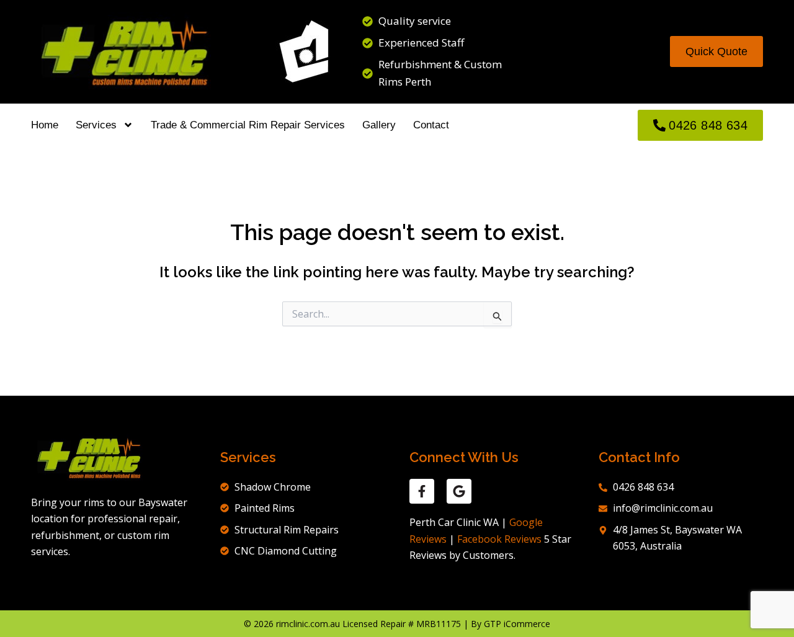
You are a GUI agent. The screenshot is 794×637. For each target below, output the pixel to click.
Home (44, 125)
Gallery (379, 125)
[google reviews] (459, 491)
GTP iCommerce (517, 624)
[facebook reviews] (421, 491)
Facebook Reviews (499, 539)
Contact (431, 125)
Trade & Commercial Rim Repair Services (248, 125)
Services (96, 125)
